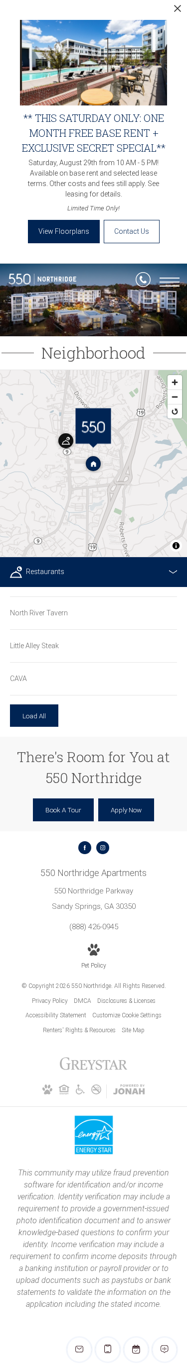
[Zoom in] (175, 382)
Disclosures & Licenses (126, 1000)
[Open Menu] (170, 282)
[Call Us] (143, 281)
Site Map (133, 1030)
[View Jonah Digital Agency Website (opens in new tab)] (129, 1091)
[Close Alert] (177, 11)
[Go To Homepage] (42, 281)
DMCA (82, 1000)
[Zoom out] (175, 397)
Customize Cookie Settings (127, 1015)
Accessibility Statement (55, 1015)
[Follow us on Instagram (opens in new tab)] (102, 847)
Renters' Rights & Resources (79, 1030)
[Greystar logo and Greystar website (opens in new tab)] (93, 1069)
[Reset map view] (175, 411)
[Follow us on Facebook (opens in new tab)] (84, 847)
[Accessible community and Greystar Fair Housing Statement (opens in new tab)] (80, 1092)
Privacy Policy (50, 1000)
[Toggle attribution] (176, 546)
